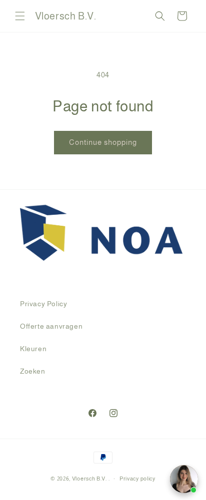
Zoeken (33, 371)
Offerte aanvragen (51, 326)
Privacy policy (138, 479)
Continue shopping (103, 142)
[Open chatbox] (184, 479)
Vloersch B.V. (89, 479)
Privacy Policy (43, 304)
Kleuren (33, 349)
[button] (20, 16)
